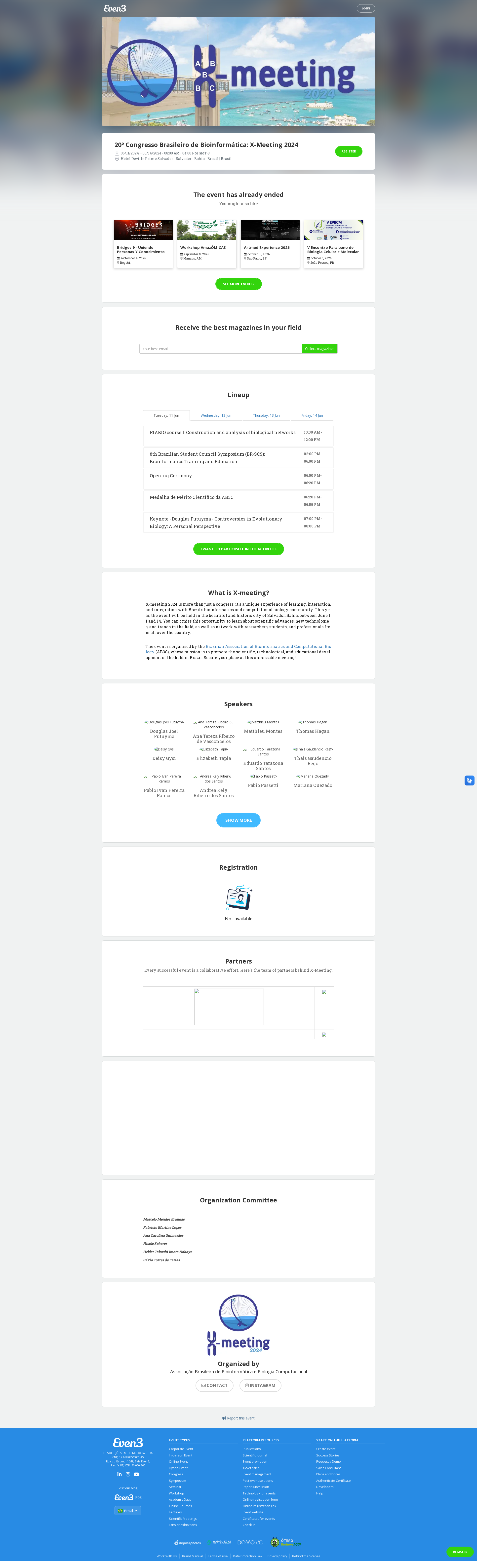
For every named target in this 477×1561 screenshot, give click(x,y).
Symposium (177, 1481)
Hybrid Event (178, 1468)
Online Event (178, 1461)
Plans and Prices (328, 1474)
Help (319, 1493)
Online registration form (260, 1499)
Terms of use (218, 1556)
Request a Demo (328, 1461)
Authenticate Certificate (333, 1481)
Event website (253, 1512)
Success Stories (327, 1455)
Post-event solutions (258, 1481)
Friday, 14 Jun (312, 415)
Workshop (176, 1493)
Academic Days (180, 1499)
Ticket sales (251, 1468)
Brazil (128, 1510)
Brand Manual (192, 1556)
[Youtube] (136, 1476)
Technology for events (259, 1493)
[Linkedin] (119, 1476)
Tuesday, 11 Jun (166, 415)
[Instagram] (128, 1476)
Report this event (241, 1418)
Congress (176, 1474)
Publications (252, 1449)
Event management (257, 1474)
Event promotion (255, 1461)
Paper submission (256, 1487)
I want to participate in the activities (239, 549)
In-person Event (180, 1455)
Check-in (249, 1525)
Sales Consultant (328, 1468)
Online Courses (180, 1506)
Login (366, 8)
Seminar (175, 1487)
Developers (324, 1487)
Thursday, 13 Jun (266, 415)
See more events (238, 284)
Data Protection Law (247, 1556)
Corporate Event (181, 1449)
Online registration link (259, 1506)
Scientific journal (255, 1455)
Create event (325, 1449)
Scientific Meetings (183, 1519)
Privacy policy (277, 1556)
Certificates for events (259, 1519)
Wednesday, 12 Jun (216, 415)
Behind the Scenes (306, 1556)
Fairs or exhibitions (183, 1525)
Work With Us (167, 1556)
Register (349, 151)
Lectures (175, 1512)
